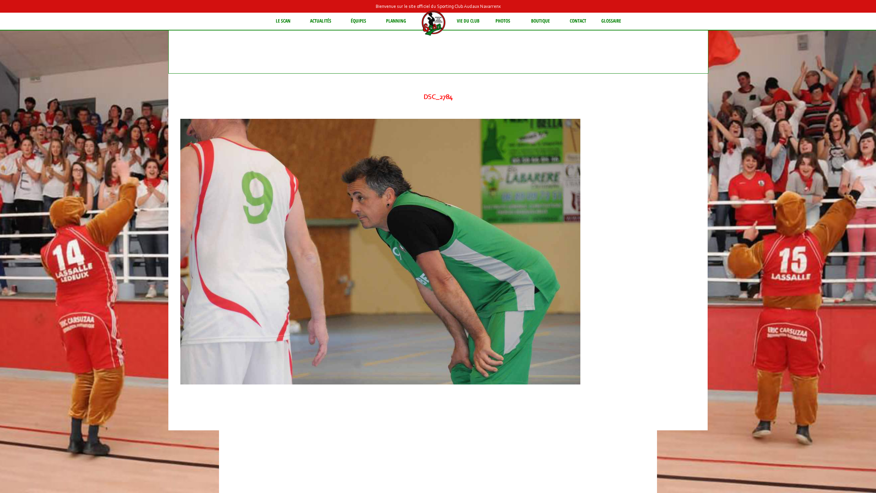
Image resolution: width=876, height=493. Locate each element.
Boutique (540, 20)
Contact (578, 20)
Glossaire (611, 20)
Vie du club (468, 20)
